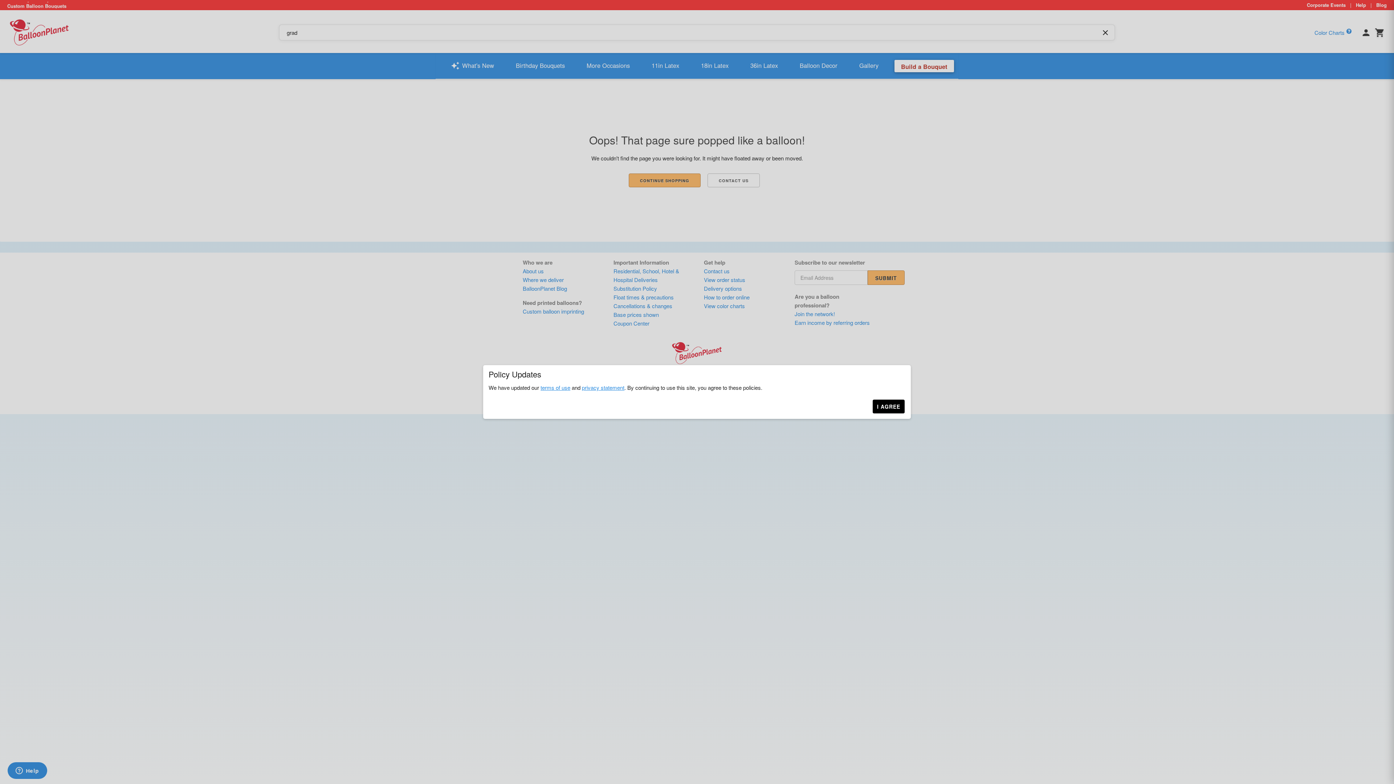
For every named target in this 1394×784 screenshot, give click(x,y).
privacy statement (603, 387)
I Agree (888, 406)
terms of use (555, 387)
